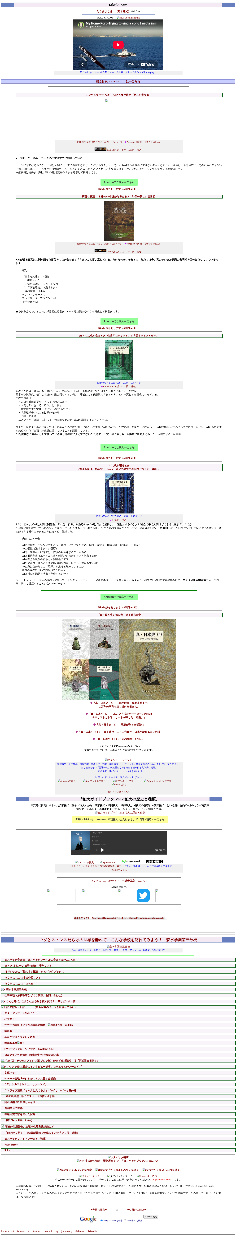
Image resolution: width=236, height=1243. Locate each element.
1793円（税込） (119, 520)
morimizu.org (51, 1231)
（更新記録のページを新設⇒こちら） (51, 1007)
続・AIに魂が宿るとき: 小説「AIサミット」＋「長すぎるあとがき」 (119, 335)
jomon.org (66, 1231)
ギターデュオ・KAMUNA (19, 1013)
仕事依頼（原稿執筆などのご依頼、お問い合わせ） (34, 995)
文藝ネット (10, 1072)
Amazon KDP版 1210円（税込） (119, 386)
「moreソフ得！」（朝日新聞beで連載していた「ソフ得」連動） (41, 1132)
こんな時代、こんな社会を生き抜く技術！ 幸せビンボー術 (40, 1001)
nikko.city (92, 1231)
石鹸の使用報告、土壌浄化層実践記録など (29, 1126)
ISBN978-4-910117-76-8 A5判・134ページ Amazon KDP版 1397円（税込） (119, 142)
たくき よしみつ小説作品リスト (22, 977)
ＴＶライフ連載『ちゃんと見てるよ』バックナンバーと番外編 (40, 1090)
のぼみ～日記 (17, 1007)
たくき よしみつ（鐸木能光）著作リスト (28, 965)
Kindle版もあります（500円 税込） (125, 150)
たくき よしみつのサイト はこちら (119, 880)
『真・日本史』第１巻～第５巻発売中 (119, 614)
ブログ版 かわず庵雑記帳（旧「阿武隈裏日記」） (70, 1060)
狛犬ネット (10, 1019)
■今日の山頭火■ (136, 1209)
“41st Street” (11, 1144)
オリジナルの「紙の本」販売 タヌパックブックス (34, 971)
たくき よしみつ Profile (18, 983)
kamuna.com (23, 1231)
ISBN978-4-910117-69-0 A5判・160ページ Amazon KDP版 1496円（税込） (119, 243)
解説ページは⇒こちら (119, 791)
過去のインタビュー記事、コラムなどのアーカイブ (54, 1066)
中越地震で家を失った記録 (19, 1114)
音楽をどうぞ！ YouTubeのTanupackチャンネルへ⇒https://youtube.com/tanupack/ (120, 918)
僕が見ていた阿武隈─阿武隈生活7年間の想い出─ (32, 1055)
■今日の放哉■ (99, 1209)
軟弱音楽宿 (10, 1043)
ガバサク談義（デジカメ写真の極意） (26, 1025)
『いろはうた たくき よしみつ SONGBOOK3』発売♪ (94, 866)
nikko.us (79, 1231)
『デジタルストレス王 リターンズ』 (25, 1084)
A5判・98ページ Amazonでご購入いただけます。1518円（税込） (119, 819)
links (7, 1150)
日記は (119, 869)
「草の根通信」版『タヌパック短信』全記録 (29, 1096)
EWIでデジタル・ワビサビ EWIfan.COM (31, 1049)
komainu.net (7, 1231)
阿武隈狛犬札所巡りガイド (19, 1102)
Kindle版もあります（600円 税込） (125, 251)
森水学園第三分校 (16, 989)
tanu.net (37, 1231)
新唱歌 (8, 1031)
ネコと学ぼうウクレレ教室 (19, 1036)
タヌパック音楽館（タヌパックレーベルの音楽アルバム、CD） (41, 959)
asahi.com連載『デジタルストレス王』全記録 (29, 1078)
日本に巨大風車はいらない (19, 1120)
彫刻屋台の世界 (13, 1108)
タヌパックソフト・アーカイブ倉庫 (25, 1138)
